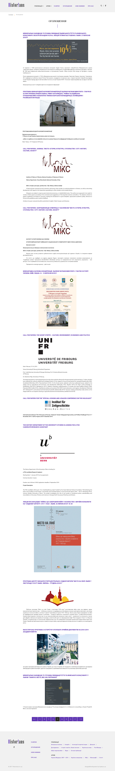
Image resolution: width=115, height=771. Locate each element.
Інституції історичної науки (79, 744)
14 (62, 719)
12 (53, 719)
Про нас (91, 6)
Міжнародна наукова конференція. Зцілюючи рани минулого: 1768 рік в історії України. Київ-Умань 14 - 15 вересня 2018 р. (55, 272)
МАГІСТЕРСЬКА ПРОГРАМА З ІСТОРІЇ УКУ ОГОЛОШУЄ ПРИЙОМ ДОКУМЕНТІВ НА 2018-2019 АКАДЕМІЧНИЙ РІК (55, 631)
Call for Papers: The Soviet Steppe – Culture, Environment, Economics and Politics (56, 335)
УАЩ (86, 757)
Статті (101, 757)
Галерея (57, 6)
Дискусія (92, 744)
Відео (66, 750)
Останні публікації (76, 750)
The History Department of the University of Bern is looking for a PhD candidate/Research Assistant (51, 426)
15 (66, 719)
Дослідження (55, 747)
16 (70, 719)
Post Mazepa (97, 747)
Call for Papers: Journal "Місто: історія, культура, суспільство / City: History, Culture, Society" (55, 150)
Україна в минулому (76, 757)
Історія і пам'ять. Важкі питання (70, 747)
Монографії (93, 757)
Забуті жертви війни (56, 750)
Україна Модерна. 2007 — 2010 (59, 757)
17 (75, 719)
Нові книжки (80, 6)
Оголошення (67, 6)
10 (44, 719)
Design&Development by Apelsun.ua (95, 766)
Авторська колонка (56, 744)
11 (48, 719)
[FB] (105, 5)
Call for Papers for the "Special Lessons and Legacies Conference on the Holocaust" (57, 398)
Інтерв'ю (67, 744)
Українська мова (87, 747)
